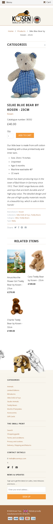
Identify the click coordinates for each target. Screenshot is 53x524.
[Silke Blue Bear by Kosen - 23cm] (26, 75)
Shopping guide (13, 434)
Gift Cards (11, 416)
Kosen (10, 113)
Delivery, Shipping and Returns (19, 445)
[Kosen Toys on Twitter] (8, 467)
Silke (17, 218)
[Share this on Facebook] (18, 227)
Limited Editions (13, 390)
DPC (28, 514)
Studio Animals (13, 401)
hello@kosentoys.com (17, 458)
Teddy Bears (36, 215)
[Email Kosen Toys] (16, 467)
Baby (14, 221)
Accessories (12, 413)
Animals (10, 386)
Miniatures (11, 394)
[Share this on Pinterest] (21, 227)
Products (21, 31)
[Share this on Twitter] (15, 227)
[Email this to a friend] (25, 227)
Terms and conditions (15, 438)
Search (10, 430)
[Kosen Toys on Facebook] (12, 467)
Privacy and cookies (15, 441)
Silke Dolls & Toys (23, 215)
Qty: (9, 131)
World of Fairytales (14, 409)
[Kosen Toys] (26, 16)
